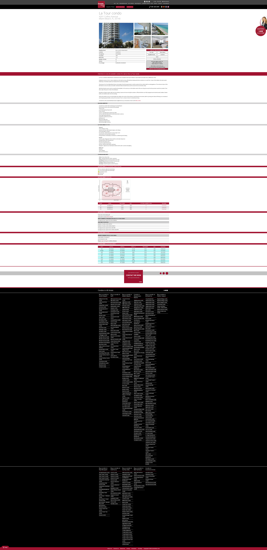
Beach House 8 (125, 326)
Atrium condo (114, 479)
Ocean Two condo (126, 509)
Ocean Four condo (126, 504)
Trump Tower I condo (127, 536)
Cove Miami (136, 340)
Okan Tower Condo (138, 393)
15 (146, 205)
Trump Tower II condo (127, 537)
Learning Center (146, 3)
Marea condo (114, 334)
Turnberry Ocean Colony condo (126, 543)
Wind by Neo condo (138, 438)
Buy (115, 3)
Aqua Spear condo (126, 320)
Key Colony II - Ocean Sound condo (104, 499)
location (163, 54)
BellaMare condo (114, 488)
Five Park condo (102, 327)
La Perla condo (125, 498)
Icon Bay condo (137, 364)
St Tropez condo (126, 404)
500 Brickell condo (150, 308)
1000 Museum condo (138, 300)
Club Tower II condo (103, 476)
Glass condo (113, 323)
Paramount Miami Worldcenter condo (138, 411)
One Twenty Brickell (150, 420)
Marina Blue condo (138, 369)
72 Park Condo (125, 309)
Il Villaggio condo (103, 335)
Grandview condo (126, 372)
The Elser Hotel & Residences (138, 425)
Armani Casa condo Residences (126, 480)
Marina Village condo (162, 302)
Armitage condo (114, 310)
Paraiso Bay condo (138, 404)
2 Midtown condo (138, 304)
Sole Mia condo (114, 503)
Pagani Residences (126, 393)
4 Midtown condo (138, 309)
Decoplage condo (103, 320)
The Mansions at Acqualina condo (126, 528)
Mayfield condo (149, 401)
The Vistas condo (103, 361)
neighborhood (151, 54)
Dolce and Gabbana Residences (150, 365)
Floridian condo (102, 331)
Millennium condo (126, 500)
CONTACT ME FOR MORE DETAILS (157, 68)
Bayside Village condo (162, 298)
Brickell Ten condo (150, 348)
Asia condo (148, 310)
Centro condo (137, 336)
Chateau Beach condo (127, 488)
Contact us (130, 7)
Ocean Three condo (126, 507)
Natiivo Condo (137, 386)
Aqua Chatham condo (127, 315)
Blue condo (136, 330)
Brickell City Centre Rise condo (150, 327)
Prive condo (113, 502)
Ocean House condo (115, 341)
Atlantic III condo (115, 478)
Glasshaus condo (150, 474)
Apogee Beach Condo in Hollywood (127, 477)
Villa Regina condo (150, 459)
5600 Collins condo (126, 303)
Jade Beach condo (126, 493)
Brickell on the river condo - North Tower (150, 343)
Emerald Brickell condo (151, 371)
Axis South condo (150, 313)
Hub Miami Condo (138, 361)
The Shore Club (125, 415)
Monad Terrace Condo (104, 340)
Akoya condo (125, 313)
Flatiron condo (149, 373)
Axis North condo (150, 311)
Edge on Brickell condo (151, 369)
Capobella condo (126, 341)
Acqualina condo (126, 474)
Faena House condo (103, 322)
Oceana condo (102, 515)
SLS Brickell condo (150, 427)
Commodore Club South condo (103, 483)
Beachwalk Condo (126, 484)
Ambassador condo (115, 306)
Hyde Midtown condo (139, 362)
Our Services (166, 3)
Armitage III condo (115, 311)
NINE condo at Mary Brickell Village (150, 413)
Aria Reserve (137, 320)
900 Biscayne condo (138, 316)
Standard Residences (150, 437)
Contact (160, 3)
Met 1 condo (137, 373)
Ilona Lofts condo (115, 330)
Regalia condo (125, 518)
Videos (155, 3)
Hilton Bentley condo (116, 325)
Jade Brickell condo (150, 388)
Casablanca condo (126, 344)
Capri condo (102, 317)
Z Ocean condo (102, 366)
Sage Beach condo (126, 523)
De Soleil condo (102, 319)
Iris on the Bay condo (127, 376)
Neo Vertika (148, 410)
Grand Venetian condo (104, 333)
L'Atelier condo (125, 380)
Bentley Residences (126, 486)
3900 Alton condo (126, 302)
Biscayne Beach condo (139, 328)
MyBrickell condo (150, 407)
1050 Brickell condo (150, 302)
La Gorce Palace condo (127, 382)
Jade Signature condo (127, 496)
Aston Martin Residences (137, 322)
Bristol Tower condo (150, 350)
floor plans (162, 52)
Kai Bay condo (125, 378)
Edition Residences (138, 345)
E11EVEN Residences (138, 343)
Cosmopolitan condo (115, 320)
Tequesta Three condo (151, 440)
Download (164, 205)
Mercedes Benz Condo (151, 403)
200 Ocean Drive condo (116, 298)
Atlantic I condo (114, 474)
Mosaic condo (125, 389)
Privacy (128, 548)
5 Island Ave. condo (103, 305)
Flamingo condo (103, 329)
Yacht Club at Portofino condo (114, 356)
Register (159, 1)
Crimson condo (137, 341)
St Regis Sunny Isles (126, 525)
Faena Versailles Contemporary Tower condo (127, 360)
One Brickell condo (150, 419)
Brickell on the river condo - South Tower (150, 346)
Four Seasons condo (150, 375)
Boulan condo (102, 315)
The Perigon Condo (126, 413)
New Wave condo (138, 388)
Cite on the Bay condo (139, 338)
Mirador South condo (104, 338)
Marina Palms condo (115, 500)
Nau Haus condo (103, 344)
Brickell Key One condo (151, 338)
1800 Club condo (137, 302)
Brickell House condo (150, 337)
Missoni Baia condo (138, 385)
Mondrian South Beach (104, 342)
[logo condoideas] (101, 4)
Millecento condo (150, 405)
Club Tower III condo (104, 478)
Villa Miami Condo (138, 431)
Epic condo (136, 351)
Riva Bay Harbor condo (139, 485)
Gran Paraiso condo (138, 359)
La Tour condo (125, 383)
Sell (118, 3)
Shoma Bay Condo (126, 403)
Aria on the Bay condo (139, 318)
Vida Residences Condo (139, 429)
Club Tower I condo (103, 474)
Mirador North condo (104, 337)
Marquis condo (137, 371)
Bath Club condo (126, 324)
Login (155, 1)
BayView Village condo (162, 300)
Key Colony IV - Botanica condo (102, 506)
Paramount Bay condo (139, 409)
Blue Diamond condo (127, 329)
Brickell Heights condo (151, 331)
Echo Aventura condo (116, 493)
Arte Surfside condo (127, 322)
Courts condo (114, 321)
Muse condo (125, 502)
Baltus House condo (138, 325)
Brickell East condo (150, 330)
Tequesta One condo (150, 438)
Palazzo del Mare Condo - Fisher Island (162, 307)
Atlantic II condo (114, 476)
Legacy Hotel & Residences (137, 367)
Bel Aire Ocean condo (127, 327)
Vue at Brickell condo (150, 460)
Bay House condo (138, 327)
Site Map (140, 548)
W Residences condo (104, 363)
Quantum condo (138, 416)
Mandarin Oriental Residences (150, 397)
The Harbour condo (126, 411)
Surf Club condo (126, 406)
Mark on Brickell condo (151, 399)
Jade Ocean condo (126, 495)
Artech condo (114, 472)
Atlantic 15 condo (126, 482)
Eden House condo (126, 351)
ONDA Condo (137, 480)
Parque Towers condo (127, 511)
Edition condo (125, 353)
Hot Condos (131, 3)
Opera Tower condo (138, 402)
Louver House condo (115, 332)
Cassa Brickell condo (150, 354)
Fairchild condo (149, 472)
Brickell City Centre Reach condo (150, 324)
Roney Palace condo (103, 349)
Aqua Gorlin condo (126, 316)
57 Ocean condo (126, 305)
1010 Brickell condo (150, 300)
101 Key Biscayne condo (104, 472)
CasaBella (136, 334)
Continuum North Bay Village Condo (127, 349)
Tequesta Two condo (150, 442)
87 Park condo (125, 311)
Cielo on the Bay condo (127, 346)
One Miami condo (138, 395)
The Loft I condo (138, 427)
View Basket (166, 1)
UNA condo (148, 454)
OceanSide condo (161, 304)
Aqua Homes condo (126, 318)
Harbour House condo (139, 475)
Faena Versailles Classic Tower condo (127, 356)
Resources (122, 548)
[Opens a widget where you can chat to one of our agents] (5, 547)
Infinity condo (149, 383)
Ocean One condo (126, 506)
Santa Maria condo (150, 422)
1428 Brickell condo (150, 306)
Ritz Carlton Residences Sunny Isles (127, 521)
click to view (109, 216)
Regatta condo (125, 398)
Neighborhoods (123, 3)
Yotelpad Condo (137, 440)
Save (157, 56)
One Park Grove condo (151, 482)
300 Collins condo (115, 300)
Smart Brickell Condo (150, 431)
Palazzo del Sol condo (162, 309)
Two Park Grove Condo (151, 484)
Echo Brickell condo (150, 367)
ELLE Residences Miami (139, 347)
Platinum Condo (137, 414)
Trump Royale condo (127, 534)
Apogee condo (114, 308)
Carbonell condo (149, 352)
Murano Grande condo (116, 339)
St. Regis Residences (150, 435)
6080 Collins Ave (125, 307)
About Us (109, 548)
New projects (138, 3)
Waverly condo (102, 365)
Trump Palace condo (127, 532)
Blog (152, 3)
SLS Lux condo (149, 429)
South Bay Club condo (104, 353)
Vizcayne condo (137, 433)
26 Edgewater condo (138, 307)
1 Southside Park (149, 298)
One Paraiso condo (138, 397)
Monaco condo (125, 387)
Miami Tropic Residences (137, 376)
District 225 (148, 362)
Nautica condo (125, 391)
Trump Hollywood (126, 530)
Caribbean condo (126, 343)
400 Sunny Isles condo (127, 472)
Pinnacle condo (125, 513)
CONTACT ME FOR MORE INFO (157, 50)
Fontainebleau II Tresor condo (126, 367)
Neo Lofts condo (149, 409)
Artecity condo (102, 307)
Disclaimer (133, 548)
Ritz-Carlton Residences (125, 400)
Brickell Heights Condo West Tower (151, 334)
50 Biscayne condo (138, 311)
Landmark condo (114, 498)
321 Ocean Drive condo (116, 302)
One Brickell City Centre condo (149, 416)
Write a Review (157, 59)
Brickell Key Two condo (151, 340)
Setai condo (102, 351)
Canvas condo (137, 332)
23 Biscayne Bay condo (139, 305)
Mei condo (138, 100)
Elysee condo (137, 349)
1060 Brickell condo (150, 304)
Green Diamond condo (127, 374)
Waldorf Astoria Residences (137, 435)
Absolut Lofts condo (115, 304)
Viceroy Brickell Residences (149, 456)
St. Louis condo (149, 433)
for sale (151, 52)
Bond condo (148, 318)
